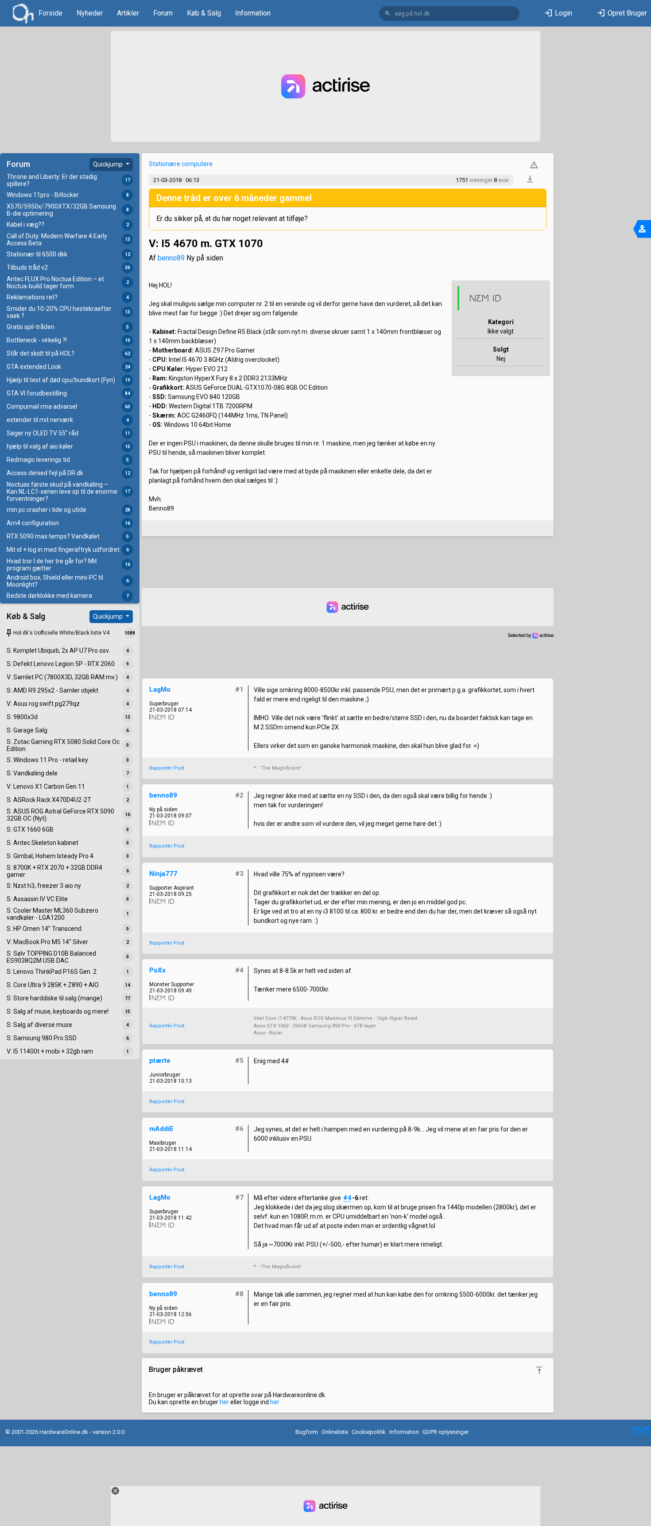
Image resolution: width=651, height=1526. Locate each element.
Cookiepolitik (369, 1432)
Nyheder (90, 13)
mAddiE (161, 1129)
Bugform (306, 1432)
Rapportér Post (166, 768)
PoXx (157, 970)
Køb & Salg (204, 13)
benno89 (171, 258)
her (224, 1402)
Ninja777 (163, 874)
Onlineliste (335, 1432)
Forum (163, 13)
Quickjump (108, 164)
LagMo (159, 689)
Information (253, 13)
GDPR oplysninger (445, 1432)
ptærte (159, 1061)
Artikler (128, 13)
